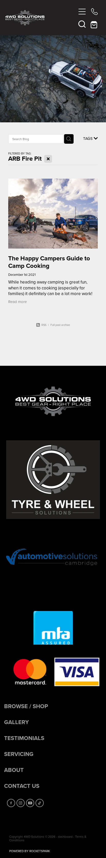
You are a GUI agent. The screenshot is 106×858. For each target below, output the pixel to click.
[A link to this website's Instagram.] (20, 803)
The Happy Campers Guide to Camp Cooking (49, 262)
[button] (82, 24)
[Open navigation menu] (82, 11)
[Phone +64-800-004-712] (94, 11)
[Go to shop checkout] (94, 24)
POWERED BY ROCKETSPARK (29, 851)
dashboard (65, 836)
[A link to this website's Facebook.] (11, 803)
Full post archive (60, 325)
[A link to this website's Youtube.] (30, 803)
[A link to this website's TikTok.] (40, 803)
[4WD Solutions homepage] (40, 17)
